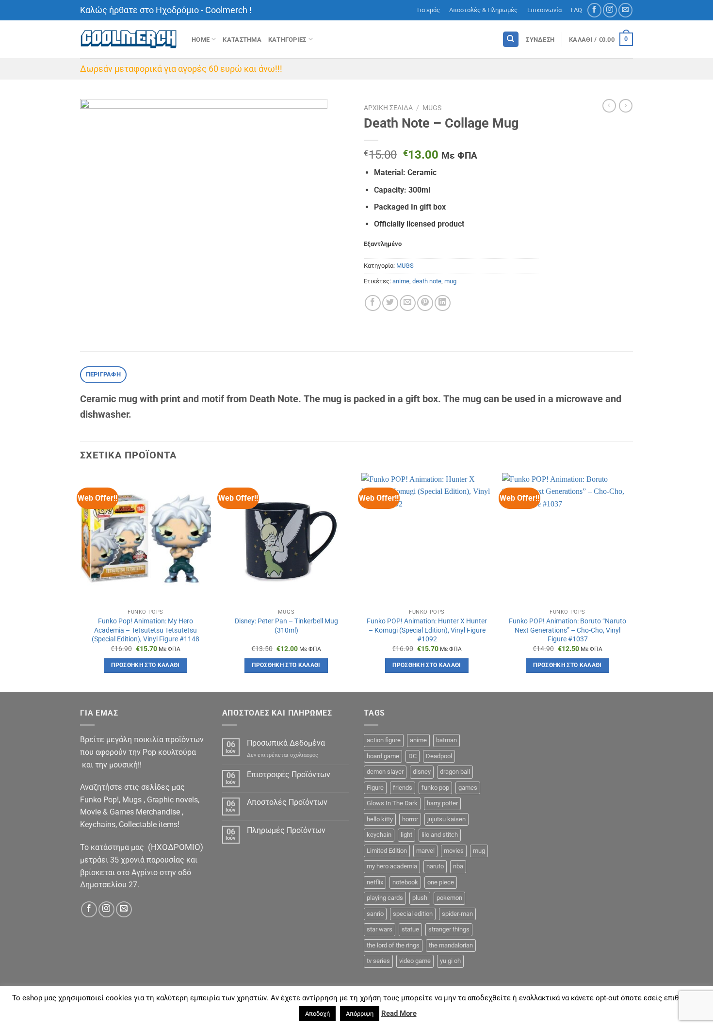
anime (400, 281)
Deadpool (439, 756)
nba (458, 866)
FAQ (576, 10)
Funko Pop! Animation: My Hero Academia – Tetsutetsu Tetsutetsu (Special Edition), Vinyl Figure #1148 (145, 630)
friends (402, 787)
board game (383, 756)
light (406, 834)
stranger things (449, 929)
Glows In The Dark (392, 803)
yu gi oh (450, 960)
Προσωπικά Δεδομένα (286, 743)
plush (419, 897)
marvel (425, 850)
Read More (399, 1013)
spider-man (457, 913)
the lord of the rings (393, 945)
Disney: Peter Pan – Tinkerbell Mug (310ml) (286, 626)
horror (410, 819)
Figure (375, 787)
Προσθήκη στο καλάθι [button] (145, 665)
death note (426, 281)
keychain (379, 834)
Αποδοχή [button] (317, 1013)
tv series (378, 960)
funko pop (435, 787)
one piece (440, 882)
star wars (379, 929)
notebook (405, 882)
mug (450, 281)
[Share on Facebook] (373, 303)
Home (201, 39)
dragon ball (455, 771)
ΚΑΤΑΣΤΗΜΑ (242, 39)
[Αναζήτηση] (511, 40)
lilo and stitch (439, 834)
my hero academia (392, 866)
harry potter (442, 803)
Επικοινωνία (544, 10)
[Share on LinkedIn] (443, 303)
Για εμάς (428, 10)
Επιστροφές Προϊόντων (288, 774)
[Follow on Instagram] (610, 10)
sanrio (375, 913)
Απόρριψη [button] (359, 1013)
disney (422, 771)
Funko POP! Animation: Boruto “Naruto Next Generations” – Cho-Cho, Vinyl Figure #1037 (567, 630)
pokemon (449, 897)
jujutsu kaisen (446, 819)
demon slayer (385, 771)
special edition (413, 913)
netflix (375, 882)
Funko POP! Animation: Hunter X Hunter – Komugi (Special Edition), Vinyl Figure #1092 (427, 630)
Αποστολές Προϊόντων (287, 802)
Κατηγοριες (287, 39)
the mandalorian (451, 945)
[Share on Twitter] (390, 303)
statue (410, 929)
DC (412, 756)
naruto (435, 866)
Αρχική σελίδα (388, 108)
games (467, 787)
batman (446, 740)
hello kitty (380, 819)
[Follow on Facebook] (594, 10)
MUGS (431, 108)
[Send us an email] (625, 10)
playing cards (385, 897)
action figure (384, 740)
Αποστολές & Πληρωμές (483, 10)
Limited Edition (387, 850)
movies (454, 850)
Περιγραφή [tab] (103, 374)
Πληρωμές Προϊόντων (286, 830)
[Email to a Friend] (408, 303)
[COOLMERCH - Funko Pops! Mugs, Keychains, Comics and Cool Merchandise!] (128, 39)
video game (415, 960)
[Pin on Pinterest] (425, 303)
